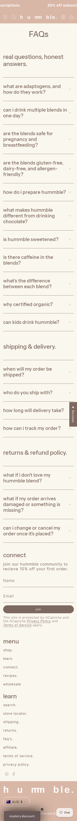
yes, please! (19, 417)
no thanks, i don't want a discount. (19, 422)
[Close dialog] (75, 391)
